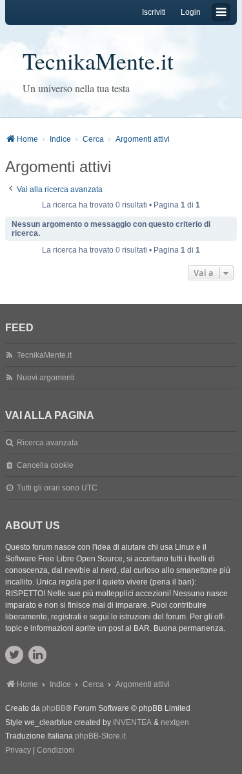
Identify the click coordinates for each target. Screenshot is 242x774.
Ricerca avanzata (47, 442)
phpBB (54, 708)
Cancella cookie (45, 465)
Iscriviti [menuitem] (154, 12)
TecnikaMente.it (98, 60)
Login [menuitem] (191, 12)
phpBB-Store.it (100, 735)
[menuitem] (18, 751)
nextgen (175, 722)
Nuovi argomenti (46, 377)
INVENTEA (132, 722)
